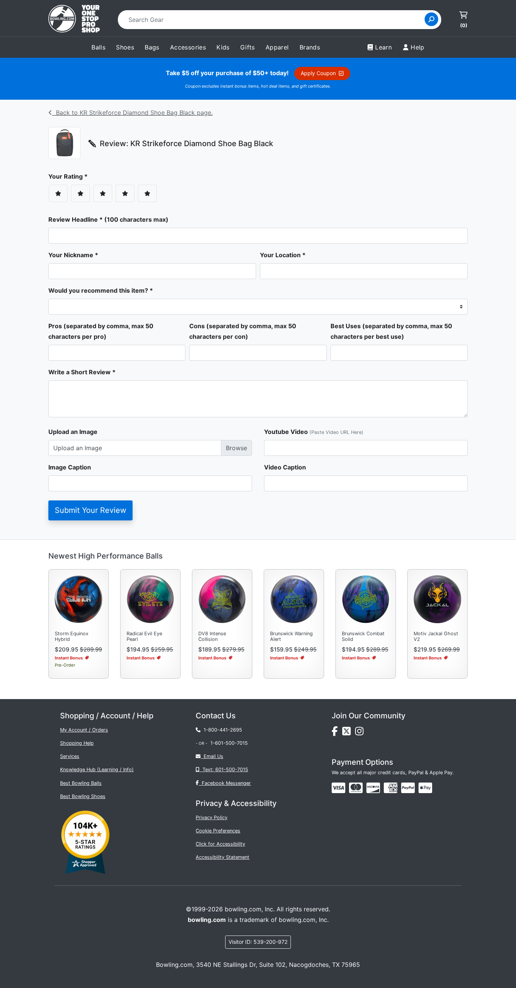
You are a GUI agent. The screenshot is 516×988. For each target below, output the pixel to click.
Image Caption (69, 467)
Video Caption (285, 467)
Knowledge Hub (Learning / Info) (97, 769)
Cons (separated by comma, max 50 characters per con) (242, 331)
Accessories (188, 47)
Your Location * (283, 255)
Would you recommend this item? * (100, 290)
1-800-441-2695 (221, 730)
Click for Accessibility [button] (220, 844)
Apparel (277, 47)
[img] (408, 788)
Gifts (247, 47)
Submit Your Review (90, 510)
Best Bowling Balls (81, 783)
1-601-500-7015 (229, 743)
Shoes (125, 47)
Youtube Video (313, 431)
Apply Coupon (320, 73)
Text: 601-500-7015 (223, 769)
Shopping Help (77, 743)
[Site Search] (431, 19)
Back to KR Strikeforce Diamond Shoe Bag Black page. (132, 112)
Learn (383, 47)
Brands (310, 47)
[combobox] (273, 19)
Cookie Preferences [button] (218, 831)
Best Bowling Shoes (82, 796)
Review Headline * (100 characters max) (108, 219)
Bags (152, 47)
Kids (223, 47)
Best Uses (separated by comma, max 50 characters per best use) (391, 331)
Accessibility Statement (222, 857)
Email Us (212, 756)
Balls (98, 47)
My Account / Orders (84, 730)
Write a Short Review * (82, 372)
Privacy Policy (211, 817)
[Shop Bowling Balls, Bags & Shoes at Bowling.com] (74, 19)
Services (69, 756)
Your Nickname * (73, 255)
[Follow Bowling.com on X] (348, 733)
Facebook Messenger (225, 783)
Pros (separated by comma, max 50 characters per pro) (100, 331)
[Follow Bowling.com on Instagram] (360, 733)
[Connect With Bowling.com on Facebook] (337, 733)
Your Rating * (70, 176)
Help (418, 47)
